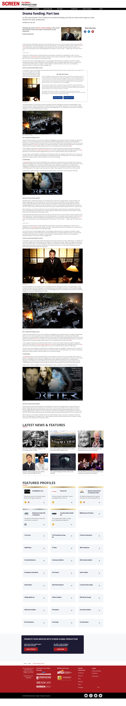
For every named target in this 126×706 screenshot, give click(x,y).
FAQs (79, 678)
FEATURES (60, 9)
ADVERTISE (74, 9)
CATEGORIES (35, 9)
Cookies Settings (58, 97)
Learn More (60, 649)
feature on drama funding (43, 28)
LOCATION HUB (48, 9)
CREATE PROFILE (87, 9)
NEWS (25, 9)
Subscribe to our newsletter (28, 676)
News (29, 663)
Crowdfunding (26, 162)
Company (80, 687)
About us (80, 676)
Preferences (95, 676)
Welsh (80, 150)
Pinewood (35, 144)
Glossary (80, 681)
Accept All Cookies (68, 97)
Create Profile (31, 649)
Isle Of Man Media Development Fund (44, 150)
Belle (70, 146)
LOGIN (101, 9)
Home (25, 663)
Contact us (81, 673)
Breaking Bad (35, 56)
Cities (79, 684)
